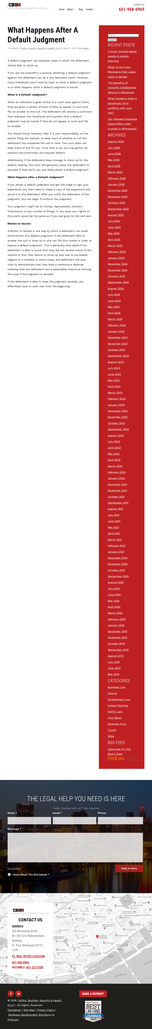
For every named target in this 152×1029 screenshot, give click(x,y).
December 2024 (118, 263)
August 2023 (116, 362)
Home (61, 9)
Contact (89, 9)
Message (14, 828)
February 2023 (117, 398)
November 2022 (118, 417)
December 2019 (117, 631)
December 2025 (118, 190)
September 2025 (118, 208)
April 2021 (114, 533)
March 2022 (115, 466)
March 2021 (115, 539)
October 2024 (116, 276)
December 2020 (118, 557)
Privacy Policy (45, 1010)
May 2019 (113, 674)
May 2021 (113, 527)
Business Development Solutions (29, 1014)
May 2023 (113, 380)
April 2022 (114, 459)
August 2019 (116, 655)
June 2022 (114, 447)
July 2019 (114, 662)
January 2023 (116, 404)
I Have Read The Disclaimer (31, 874)
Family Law (115, 711)
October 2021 (116, 496)
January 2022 (116, 478)
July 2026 (114, 147)
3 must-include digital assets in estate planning (122, 56)
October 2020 (116, 570)
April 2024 (114, 312)
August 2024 (116, 288)
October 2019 (116, 643)
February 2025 (117, 251)
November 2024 (118, 270)
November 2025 (118, 196)
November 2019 (117, 637)
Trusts (112, 730)
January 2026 (116, 184)
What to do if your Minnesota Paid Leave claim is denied (122, 72)
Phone (102, 812)
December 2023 (118, 337)
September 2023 (118, 355)
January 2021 (116, 551)
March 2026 (115, 172)
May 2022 (113, 453)
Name (12, 812)
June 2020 (114, 594)
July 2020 (114, 588)
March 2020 (115, 612)
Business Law (116, 687)
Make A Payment (93, 994)
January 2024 (116, 331)
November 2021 (117, 490)
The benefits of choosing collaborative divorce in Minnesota (122, 87)
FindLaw (13, 1019)
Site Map (29, 1010)
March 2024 (115, 319)
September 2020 (118, 576)
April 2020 (114, 606)
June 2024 (114, 300)
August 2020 (116, 582)
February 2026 (117, 178)
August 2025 (116, 215)
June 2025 (114, 227)
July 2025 (114, 221)
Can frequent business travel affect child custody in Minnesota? (122, 123)
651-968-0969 (131, 9)
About (70, 9)
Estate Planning (118, 705)
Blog (81, 9)
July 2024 (114, 294)
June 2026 (114, 153)
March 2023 (115, 392)
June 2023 (114, 374)
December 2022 (118, 410)
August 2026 (116, 141)
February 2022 (117, 472)
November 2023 (118, 343)
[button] (149, 1008)
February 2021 (116, 545)
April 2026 (114, 166)
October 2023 (116, 349)
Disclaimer (14, 868)
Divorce (112, 693)
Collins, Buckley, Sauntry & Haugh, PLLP (41, 48)
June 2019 (114, 668)
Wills (111, 736)
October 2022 (116, 423)
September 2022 (118, 429)
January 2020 (116, 625)
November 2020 (118, 564)
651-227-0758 (34, 967)
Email (57, 812)
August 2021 (115, 508)
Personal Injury (117, 723)
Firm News (83, 48)
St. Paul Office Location (28, 956)
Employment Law (119, 699)
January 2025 (116, 257)
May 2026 (113, 159)
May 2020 (113, 600)
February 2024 (117, 325)
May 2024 (113, 306)
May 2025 (113, 233)
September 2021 (118, 502)
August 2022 (116, 435)
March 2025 (115, 245)
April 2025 (114, 239)
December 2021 (117, 484)
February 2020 (117, 619)
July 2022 (114, 441)
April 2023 (114, 386)
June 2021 (114, 521)
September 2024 (118, 282)
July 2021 (113, 515)
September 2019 (118, 649)
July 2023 (114, 368)
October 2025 (116, 202)
